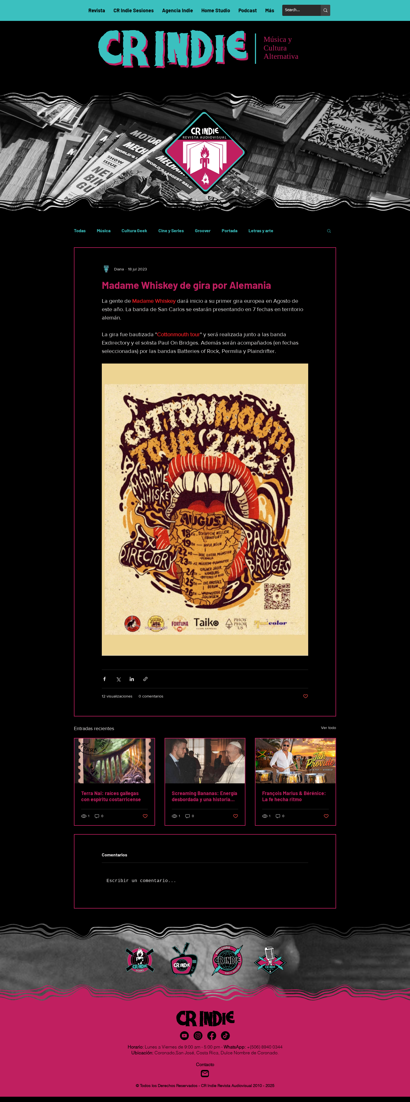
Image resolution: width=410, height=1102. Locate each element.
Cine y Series (171, 230)
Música (103, 230)
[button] (329, 230)
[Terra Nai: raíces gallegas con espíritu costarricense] (114, 760)
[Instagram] (198, 1035)
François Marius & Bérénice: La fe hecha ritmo (294, 796)
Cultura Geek (134, 230)
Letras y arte (261, 230)
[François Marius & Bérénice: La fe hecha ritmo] (295, 760)
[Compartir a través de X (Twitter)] (118, 679)
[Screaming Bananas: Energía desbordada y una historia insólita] (205, 760)
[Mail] (205, 1073)
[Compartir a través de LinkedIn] (131, 679)
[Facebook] (211, 1035)
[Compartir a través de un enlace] (145, 679)
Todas (80, 230)
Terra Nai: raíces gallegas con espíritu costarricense (111, 796)
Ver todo (328, 727)
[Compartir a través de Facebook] (104, 679)
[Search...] (325, 10)
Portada (229, 230)
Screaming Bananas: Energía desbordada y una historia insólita (204, 796)
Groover (203, 230)
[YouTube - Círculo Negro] (184, 1035)
